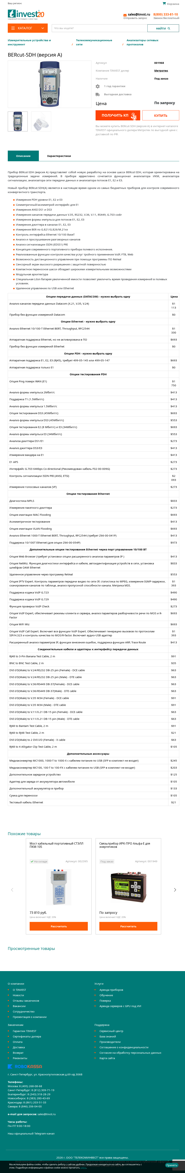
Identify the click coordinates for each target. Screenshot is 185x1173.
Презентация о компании (30, 1017)
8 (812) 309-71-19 (42, 1090)
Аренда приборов (111, 990)
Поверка (105, 1000)
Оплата (17, 1042)
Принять (171, 1165)
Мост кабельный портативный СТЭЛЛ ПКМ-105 (56, 845)
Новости (18, 995)
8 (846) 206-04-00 (30, 1106)
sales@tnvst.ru (47, 1114)
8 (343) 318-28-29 (38, 1094)
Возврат (18, 1052)
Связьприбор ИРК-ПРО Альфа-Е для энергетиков (124, 845)
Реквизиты (20, 1058)
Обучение (106, 995)
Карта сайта (107, 1058)
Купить (160, 115)
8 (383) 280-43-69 (38, 1098)
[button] (175, 890)
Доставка (19, 1047)
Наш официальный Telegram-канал (31, 1133)
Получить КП (115, 115)
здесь (83, 1167)
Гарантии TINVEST (24, 1031)
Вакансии (19, 1006)
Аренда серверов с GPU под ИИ (120, 1006)
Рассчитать (59, 926)
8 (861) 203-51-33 (34, 1102)
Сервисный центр (111, 1031)
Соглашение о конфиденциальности (124, 1047)
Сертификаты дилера (27, 1036)
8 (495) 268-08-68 (30, 1086)
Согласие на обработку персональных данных (130, 1052)
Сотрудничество (24, 1011)
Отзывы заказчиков (26, 1000)
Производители (110, 1042)
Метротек (161, 70)
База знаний (108, 1036)
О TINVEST (19, 990)
